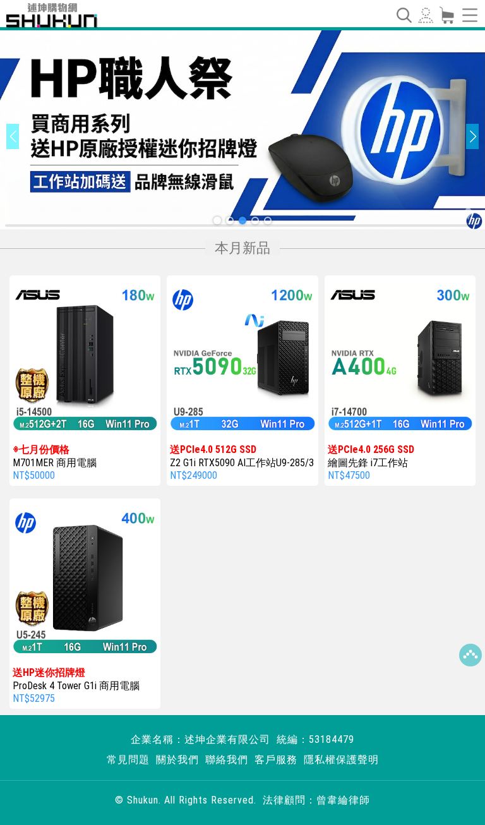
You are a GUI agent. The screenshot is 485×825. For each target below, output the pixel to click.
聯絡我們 (226, 760)
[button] (217, 220)
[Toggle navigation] (403, 15)
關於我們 (177, 760)
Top (470, 655)
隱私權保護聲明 (341, 760)
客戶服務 (275, 760)
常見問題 (128, 760)
